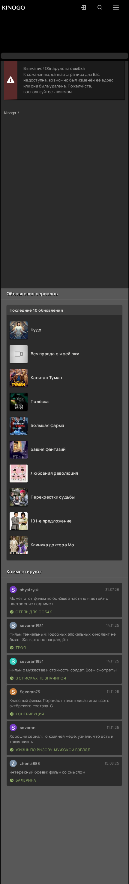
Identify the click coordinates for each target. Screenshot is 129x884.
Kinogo (10, 112)
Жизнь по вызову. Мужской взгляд (53, 749)
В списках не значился (41, 678)
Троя (21, 647)
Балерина (26, 780)
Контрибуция (30, 714)
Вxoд (83, 7)
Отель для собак (34, 611)
